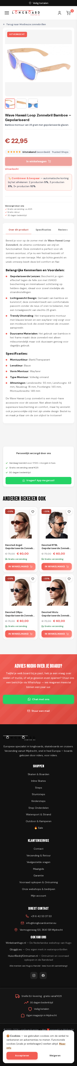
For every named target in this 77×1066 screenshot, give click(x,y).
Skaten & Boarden (38, 774)
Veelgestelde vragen (38, 862)
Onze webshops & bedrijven (38, 889)
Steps (38, 787)
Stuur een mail (41, 710)
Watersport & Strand (38, 814)
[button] (10, 104)
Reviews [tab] (63, 229)
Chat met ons (40, 699)
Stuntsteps (38, 794)
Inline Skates (38, 780)
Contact (39, 848)
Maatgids (38, 868)
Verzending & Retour (39, 855)
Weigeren (55, 1055)
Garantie (38, 875)
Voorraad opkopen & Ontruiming (38, 882)
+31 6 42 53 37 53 (41, 916)
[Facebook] (43, 975)
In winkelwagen (36, 161)
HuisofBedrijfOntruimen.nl (38, 957)
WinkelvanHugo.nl (38, 942)
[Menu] (7, 13)
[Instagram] (33, 975)
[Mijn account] (61, 13)
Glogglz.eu (38, 949)
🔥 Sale (38, 827)
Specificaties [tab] (43, 229)
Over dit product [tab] (18, 229)
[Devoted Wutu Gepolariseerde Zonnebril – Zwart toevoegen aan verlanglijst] (69, 579)
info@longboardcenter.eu (41, 923)
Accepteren (22, 1055)
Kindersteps (38, 801)
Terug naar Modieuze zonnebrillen (26, 24)
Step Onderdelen (38, 807)
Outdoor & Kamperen (38, 821)
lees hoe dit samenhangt (55, 965)
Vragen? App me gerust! (40, 480)
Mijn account (38, 895)
